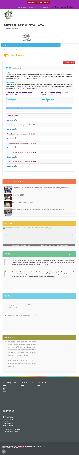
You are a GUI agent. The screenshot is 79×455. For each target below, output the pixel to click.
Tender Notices (14, 50)
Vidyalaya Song (68, 7)
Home (5, 50)
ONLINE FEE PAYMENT (38, 2)
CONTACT (45, 7)
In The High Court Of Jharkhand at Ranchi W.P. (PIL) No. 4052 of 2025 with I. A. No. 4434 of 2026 (22, 363)
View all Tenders (69, 62)
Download (9, 102)
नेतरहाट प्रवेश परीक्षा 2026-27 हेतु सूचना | (19, 315)
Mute (56, 7)
